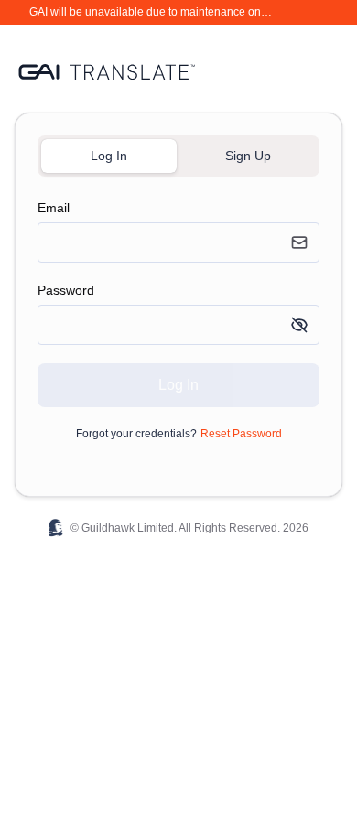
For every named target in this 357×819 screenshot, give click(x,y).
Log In (178, 385)
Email (54, 207)
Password (66, 290)
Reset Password (241, 433)
